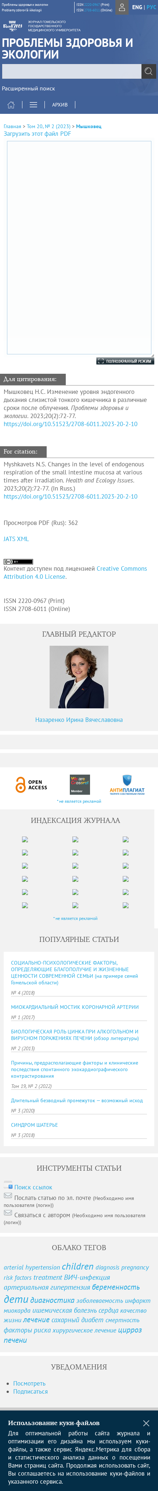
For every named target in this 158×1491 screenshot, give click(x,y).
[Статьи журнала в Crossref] (80, 785)
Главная (12, 126)
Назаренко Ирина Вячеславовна (79, 720)
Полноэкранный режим (118, 361)
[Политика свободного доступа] (32, 785)
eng (137, 7)
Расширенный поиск (28, 88)
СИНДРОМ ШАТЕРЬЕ (34, 1125)
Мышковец (88, 126)
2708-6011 (92, 10)
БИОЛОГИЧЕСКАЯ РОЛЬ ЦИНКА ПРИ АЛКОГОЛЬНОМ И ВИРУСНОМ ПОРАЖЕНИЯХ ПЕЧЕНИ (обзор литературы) (75, 1034)
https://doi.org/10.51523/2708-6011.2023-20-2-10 (70, 424)
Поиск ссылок (33, 1187)
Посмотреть (29, 1383)
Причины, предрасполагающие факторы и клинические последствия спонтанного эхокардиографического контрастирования (74, 1069)
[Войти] (122, 7)
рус (151, 7)
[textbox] (79, 71)
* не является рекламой (79, 801)
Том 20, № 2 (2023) (49, 126)
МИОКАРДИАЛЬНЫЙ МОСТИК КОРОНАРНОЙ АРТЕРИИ (75, 1007)
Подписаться (30, 1391)
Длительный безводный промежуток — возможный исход (77, 1100)
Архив (60, 104)
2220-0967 (92, 5)
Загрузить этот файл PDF (37, 134)
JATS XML (16, 539)
